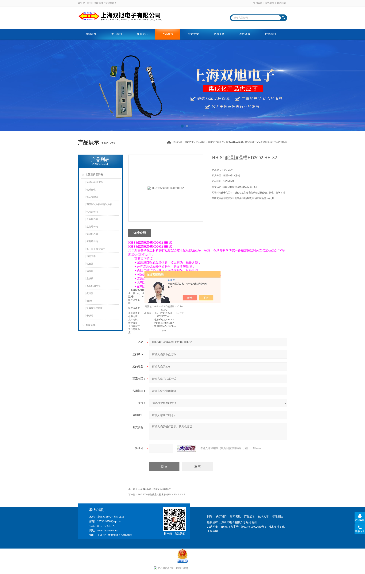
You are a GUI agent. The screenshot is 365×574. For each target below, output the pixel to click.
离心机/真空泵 (93, 286)
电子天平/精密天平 (95, 249)
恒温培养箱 (92, 234)
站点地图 (251, 522)
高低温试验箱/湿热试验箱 (99, 204)
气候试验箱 (92, 211)
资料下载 (219, 34)
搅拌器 (89, 293)
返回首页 (257, 3)
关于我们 (116, 34)
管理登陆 (277, 516)
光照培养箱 (92, 219)
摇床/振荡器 (92, 197)
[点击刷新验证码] (186, 448)
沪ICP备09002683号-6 (253, 526)
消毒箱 (89, 271)
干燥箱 (89, 315)
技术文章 (193, 34)
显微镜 (89, 278)
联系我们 (281, 3)
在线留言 (269, 3)
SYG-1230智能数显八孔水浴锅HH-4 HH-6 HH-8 (161, 494)
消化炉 (89, 300)
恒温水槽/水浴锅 (94, 182)
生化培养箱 (92, 226)
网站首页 (91, 34)
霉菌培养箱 (92, 241)
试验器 (89, 263)
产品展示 (168, 34)
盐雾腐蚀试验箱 (94, 308)
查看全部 (90, 325)
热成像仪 (91, 189)
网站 (210, 516)
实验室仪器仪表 (216, 142)
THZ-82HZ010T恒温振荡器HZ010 (154, 488)
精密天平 (91, 256)
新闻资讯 (142, 34)
